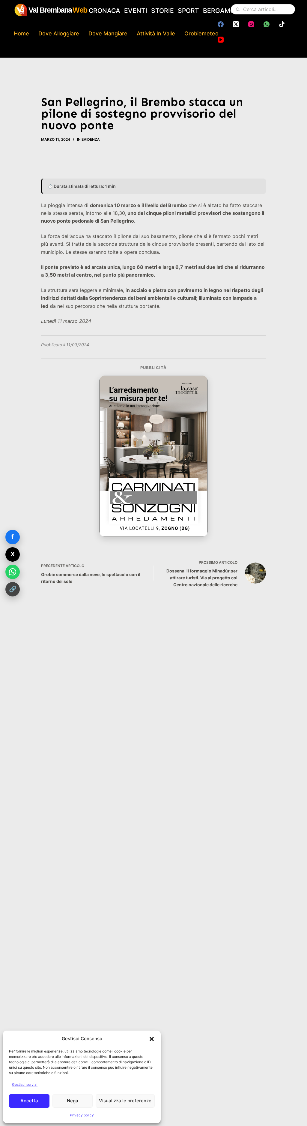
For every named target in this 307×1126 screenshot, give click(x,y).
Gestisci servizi (24, 1084)
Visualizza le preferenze (125, 1100)
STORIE (162, 10)
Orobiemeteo (201, 33)
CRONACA (104, 10)
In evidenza (88, 139)
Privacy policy (82, 1115)
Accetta (29, 1100)
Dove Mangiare (107, 33)
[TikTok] (282, 24)
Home (21, 33)
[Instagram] (251, 24)
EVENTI (135, 10)
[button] (152, 1039)
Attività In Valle (156, 33)
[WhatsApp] (267, 24)
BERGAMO (219, 10)
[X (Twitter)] (236, 24)
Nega (72, 1100)
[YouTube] (221, 40)
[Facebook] (221, 24)
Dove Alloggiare (58, 33)
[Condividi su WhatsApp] (12, 572)
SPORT (188, 10)
